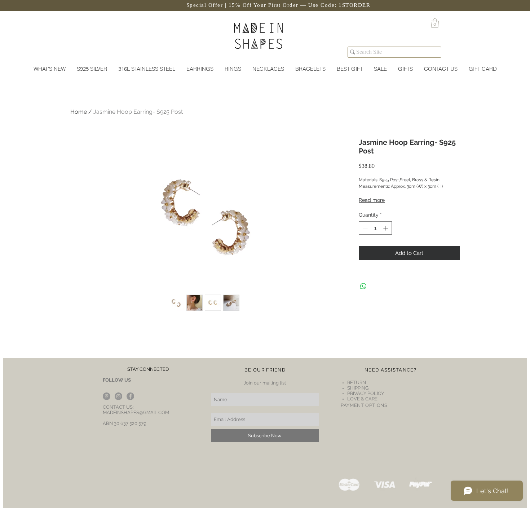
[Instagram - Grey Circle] (118, 396)
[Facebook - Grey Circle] (130, 396)
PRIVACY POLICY (365, 393)
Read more (372, 200)
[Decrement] (364, 228)
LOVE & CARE (362, 398)
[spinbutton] (375, 228)
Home (78, 111)
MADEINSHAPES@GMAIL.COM (136, 412)
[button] (435, 23)
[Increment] (386, 228)
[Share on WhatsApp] (363, 286)
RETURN (357, 382)
